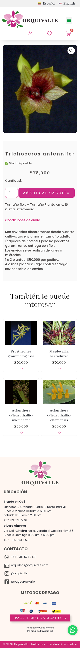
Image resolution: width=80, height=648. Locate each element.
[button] (69, 20)
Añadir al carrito (46, 193)
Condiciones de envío (22, 220)
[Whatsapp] (73, 630)
